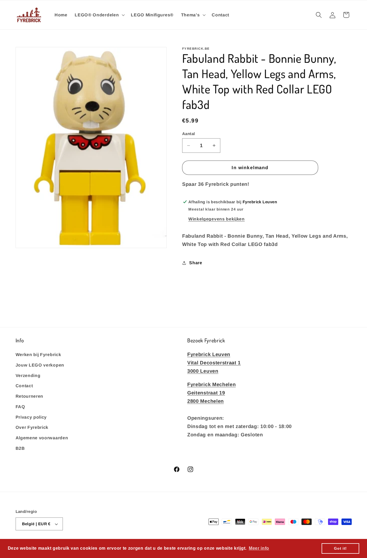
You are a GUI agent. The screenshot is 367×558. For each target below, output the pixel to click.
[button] (99, 14)
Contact (24, 385)
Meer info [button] (259, 548)
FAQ (20, 406)
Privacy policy (31, 416)
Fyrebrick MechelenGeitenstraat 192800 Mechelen (211, 392)
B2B (20, 447)
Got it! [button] (340, 548)
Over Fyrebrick (32, 427)
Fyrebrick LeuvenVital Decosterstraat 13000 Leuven (214, 362)
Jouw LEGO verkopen (40, 364)
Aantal (188, 133)
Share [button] (195, 262)
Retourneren (30, 395)
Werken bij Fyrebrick (38, 354)
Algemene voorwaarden (42, 437)
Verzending (28, 375)
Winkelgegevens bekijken (216, 218)
